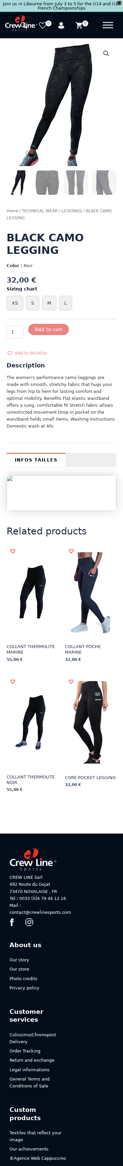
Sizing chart (22, 289)
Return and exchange (32, 1060)
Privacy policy (24, 987)
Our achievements (29, 1149)
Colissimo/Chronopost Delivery (33, 1038)
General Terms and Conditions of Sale (30, 1082)
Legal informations (30, 1069)
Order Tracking (25, 1050)
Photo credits (23, 978)
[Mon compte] (62, 26)
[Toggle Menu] (108, 25)
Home (12, 211)
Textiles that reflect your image (35, 1136)
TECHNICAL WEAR (39, 211)
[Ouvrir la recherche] (24, 26)
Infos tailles (36, 460)
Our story (19, 959)
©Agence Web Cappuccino (38, 1158)
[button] (106, 53)
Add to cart (48, 329)
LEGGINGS (71, 211)
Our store (19, 969)
